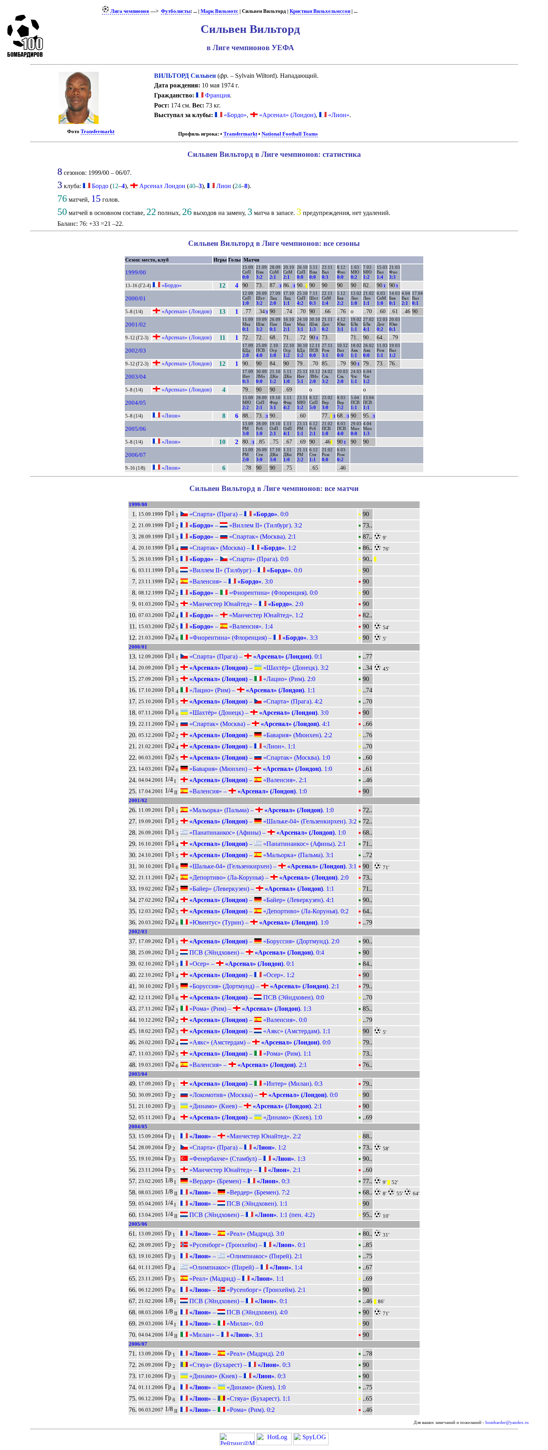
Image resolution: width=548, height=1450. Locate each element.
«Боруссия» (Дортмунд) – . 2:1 (263, 986)
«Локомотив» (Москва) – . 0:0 (263, 1094)
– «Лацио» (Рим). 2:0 (251, 678)
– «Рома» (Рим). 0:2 (231, 1409)
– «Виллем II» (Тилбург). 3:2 (245, 525)
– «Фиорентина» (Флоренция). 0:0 (253, 592)
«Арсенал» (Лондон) (287, 115)
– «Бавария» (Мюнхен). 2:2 (260, 735)
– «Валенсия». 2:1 (247, 780)
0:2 (354, 277)
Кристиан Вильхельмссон (320, 11)
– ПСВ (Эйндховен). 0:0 (256, 997)
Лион (223, 186)
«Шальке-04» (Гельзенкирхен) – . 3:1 (272, 866)
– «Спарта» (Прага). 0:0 (238, 559)
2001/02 (135, 324)
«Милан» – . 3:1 (225, 1334)
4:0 (259, 355)
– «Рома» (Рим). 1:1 (249, 1053)
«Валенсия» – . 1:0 (247, 791)
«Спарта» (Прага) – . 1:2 (237, 1147)
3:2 (259, 277)
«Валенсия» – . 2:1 (247, 1064)
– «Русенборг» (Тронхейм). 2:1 (247, 1289)
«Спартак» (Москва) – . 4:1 (259, 723)
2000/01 (135, 298)
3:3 (392, 277)
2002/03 (135, 350)
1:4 (380, 277)
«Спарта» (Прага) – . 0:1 (255, 656)
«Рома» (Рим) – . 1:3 (249, 1008)
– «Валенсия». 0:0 (247, 1019)
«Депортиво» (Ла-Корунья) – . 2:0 (268, 877)
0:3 (325, 277)
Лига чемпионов (129, 11)
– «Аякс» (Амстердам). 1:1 (259, 1031)
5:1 (300, 381)
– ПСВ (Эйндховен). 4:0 (238, 1312)
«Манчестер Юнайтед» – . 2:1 (244, 1169)
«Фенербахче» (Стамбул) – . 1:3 (246, 1158)
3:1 (300, 329)
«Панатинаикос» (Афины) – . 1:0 (267, 832)
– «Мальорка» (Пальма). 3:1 (261, 855)
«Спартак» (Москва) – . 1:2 (242, 547)
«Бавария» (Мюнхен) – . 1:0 (260, 768)
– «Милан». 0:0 (225, 1323)
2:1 (273, 277)
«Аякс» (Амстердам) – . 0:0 (259, 1042)
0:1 (392, 303)
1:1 (286, 303)
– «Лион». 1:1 (242, 746)
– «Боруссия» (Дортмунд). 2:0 (263, 941)
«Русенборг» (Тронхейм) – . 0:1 (247, 1244)
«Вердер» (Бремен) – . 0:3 (239, 1181)
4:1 (366, 329)
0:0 (245, 277)
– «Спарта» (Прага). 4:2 (255, 701)
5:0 (312, 407)
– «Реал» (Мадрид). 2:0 (236, 1353)
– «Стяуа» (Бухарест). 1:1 (239, 1398)
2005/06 (135, 429)
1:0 (245, 303)
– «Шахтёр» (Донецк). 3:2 (258, 667)
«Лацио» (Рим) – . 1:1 (251, 690)
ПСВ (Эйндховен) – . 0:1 (238, 1301)
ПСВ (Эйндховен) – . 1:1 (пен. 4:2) (251, 1214)
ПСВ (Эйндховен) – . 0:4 (256, 952)
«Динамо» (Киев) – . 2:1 (255, 1106)
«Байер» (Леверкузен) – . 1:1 (261, 888)
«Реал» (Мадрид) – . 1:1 (236, 1278)
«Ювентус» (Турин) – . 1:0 (258, 922)
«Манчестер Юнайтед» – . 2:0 (245, 603)
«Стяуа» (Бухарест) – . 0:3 (239, 1364)
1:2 (366, 277)
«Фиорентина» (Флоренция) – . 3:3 (253, 637)
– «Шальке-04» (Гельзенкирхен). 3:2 (272, 821)
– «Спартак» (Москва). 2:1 (242, 536)
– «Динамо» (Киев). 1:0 (255, 1117)
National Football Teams (290, 134)
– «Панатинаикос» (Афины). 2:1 (267, 843)
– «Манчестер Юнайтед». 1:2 (245, 615)
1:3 (312, 329)
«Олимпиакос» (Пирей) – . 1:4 (245, 1267)
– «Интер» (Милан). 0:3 (255, 1083)
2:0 (273, 303)
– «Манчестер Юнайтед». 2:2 (244, 1136)
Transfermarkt (97, 131)
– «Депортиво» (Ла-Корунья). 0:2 (268, 911)
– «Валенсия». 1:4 (230, 626)
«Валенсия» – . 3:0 (230, 581)
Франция (216, 95)
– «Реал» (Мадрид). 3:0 (236, 1233)
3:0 (325, 407)
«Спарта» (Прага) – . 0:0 (238, 514)
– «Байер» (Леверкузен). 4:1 (261, 899)
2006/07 (135, 455)
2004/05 (135, 403)
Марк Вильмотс (219, 11)
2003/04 (135, 376)
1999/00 (135, 272)
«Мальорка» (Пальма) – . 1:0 (261, 810)
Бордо (100, 186)
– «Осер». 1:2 (241, 974)
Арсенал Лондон (162, 186)
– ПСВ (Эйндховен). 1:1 (238, 1203)
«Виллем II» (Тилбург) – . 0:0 (245, 570)
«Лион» (338, 115)
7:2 (340, 407)
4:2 (300, 303)
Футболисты (176, 11)
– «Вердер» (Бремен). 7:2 (239, 1192)
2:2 (340, 303)
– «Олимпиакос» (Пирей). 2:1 (245, 1256)
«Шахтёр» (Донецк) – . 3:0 (258, 712)
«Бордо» (234, 115)
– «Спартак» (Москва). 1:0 (259, 757)
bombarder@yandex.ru (507, 1422)
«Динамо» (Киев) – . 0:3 (237, 1376)
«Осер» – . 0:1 (241, 963)
